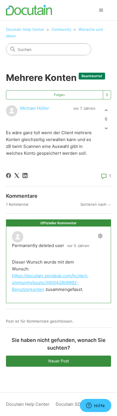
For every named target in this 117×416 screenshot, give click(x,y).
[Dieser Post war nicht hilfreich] (106, 128)
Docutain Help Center (25, 29)
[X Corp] (16, 175)
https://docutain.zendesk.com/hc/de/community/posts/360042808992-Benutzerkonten (50, 282)
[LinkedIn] (25, 175)
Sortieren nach (94, 204)
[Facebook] (8, 175)
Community (61, 29)
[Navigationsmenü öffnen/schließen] (101, 10)
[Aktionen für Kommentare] (100, 236)
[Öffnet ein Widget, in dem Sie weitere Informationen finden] (95, 406)
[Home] (29, 10)
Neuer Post (58, 360)
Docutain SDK (69, 404)
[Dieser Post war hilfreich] (106, 110)
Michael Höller (34, 108)
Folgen (59, 95)
